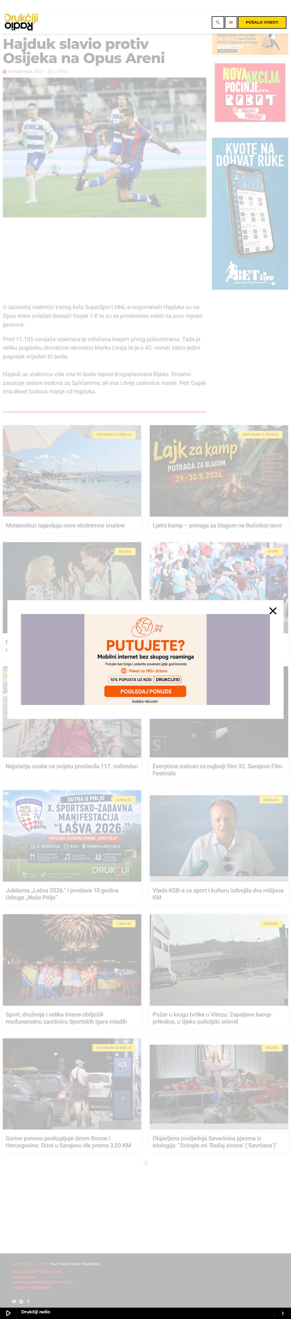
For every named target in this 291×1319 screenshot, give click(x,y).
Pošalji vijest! (262, 22)
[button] (273, 611)
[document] (145, 659)
